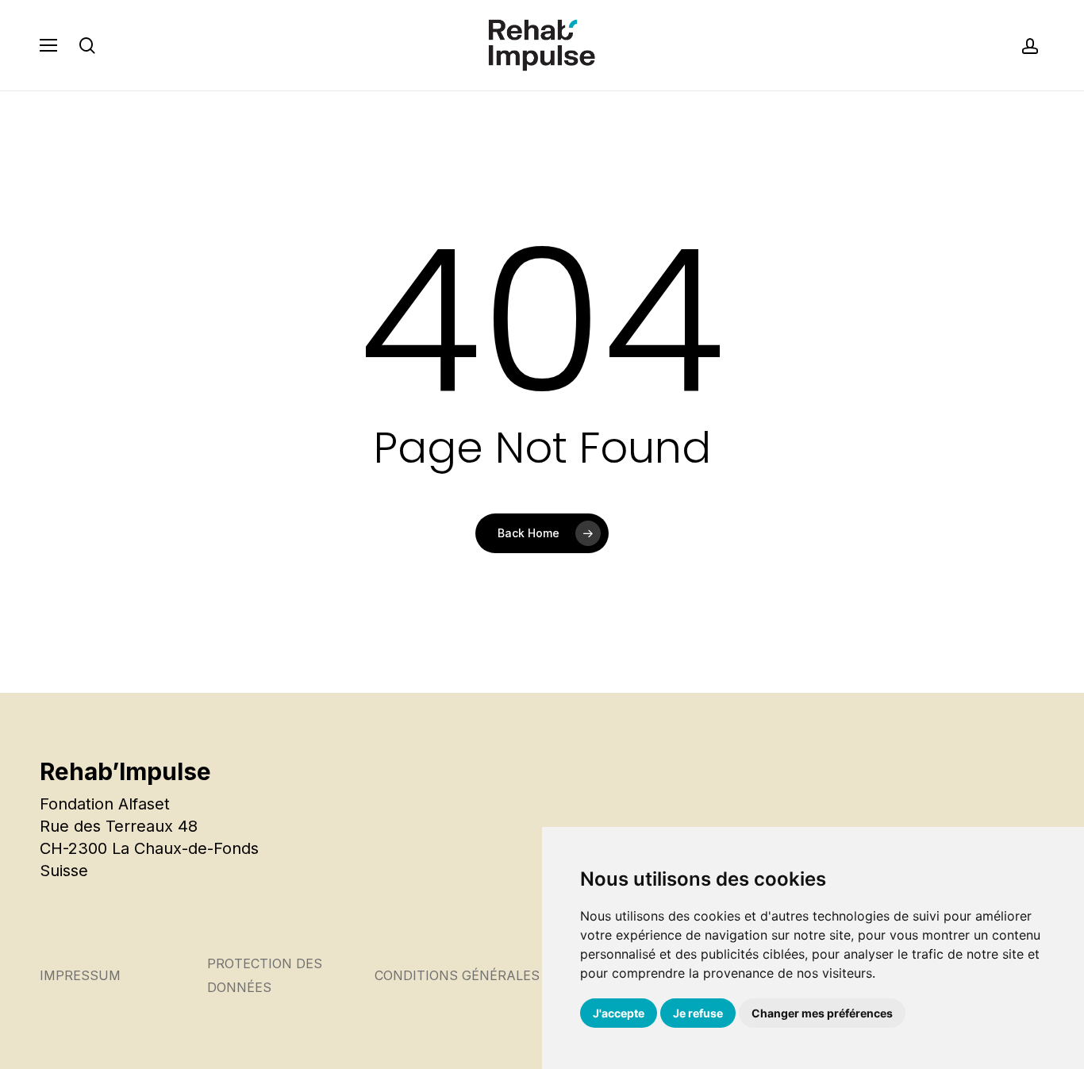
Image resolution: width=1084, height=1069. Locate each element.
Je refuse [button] (698, 1013)
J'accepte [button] (618, 1013)
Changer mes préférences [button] (822, 1013)
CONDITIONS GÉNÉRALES (457, 975)
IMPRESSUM (80, 975)
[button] (48, 45)
